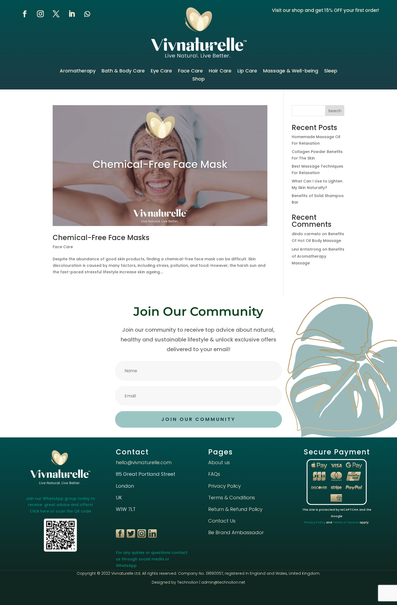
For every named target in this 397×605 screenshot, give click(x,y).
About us (219, 462)
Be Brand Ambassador (236, 532)
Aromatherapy (78, 71)
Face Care (190, 71)
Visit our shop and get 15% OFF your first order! (325, 10)
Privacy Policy (224, 486)
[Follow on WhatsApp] (87, 14)
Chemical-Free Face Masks (101, 237)
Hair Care (220, 71)
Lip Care (247, 71)
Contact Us (221, 520)
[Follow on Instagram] (40, 14)
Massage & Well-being (290, 71)
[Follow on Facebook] (24, 14)
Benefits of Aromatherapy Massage (318, 256)
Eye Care (161, 71)
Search (334, 111)
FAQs (214, 474)
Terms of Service (346, 522)
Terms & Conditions (231, 497)
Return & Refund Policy (235, 509)
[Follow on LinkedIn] (71, 14)
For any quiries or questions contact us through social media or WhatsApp (151, 559)
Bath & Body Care (123, 71)
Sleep (330, 71)
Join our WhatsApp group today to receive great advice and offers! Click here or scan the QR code (60, 505)
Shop (198, 79)
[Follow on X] (56, 14)
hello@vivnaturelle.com (143, 462)
